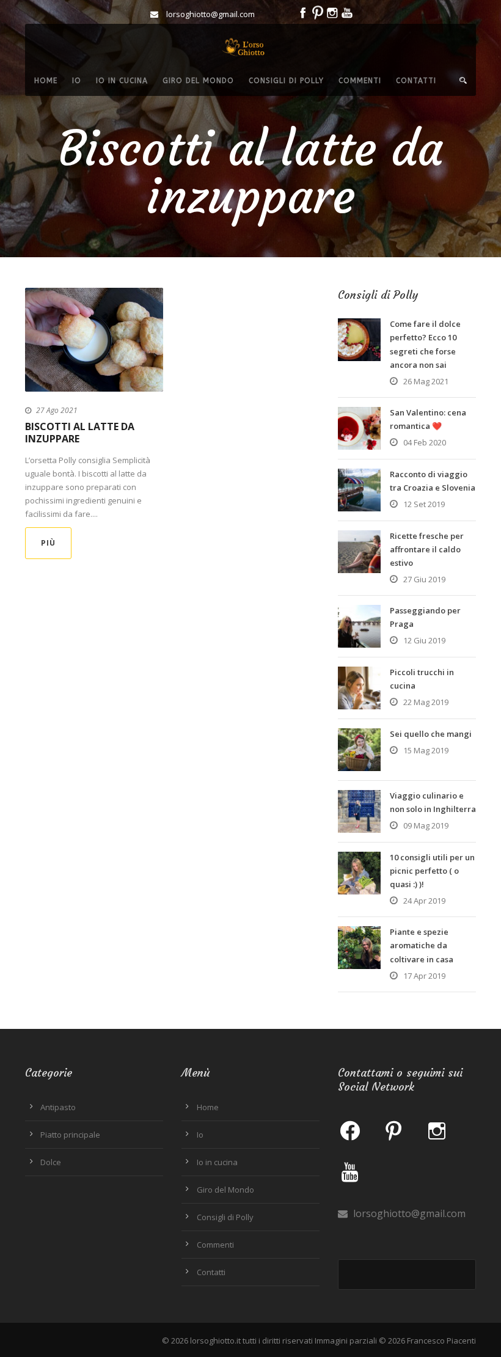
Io (76, 80)
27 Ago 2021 (57, 410)
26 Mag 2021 (425, 381)
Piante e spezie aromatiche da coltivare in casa (421, 945)
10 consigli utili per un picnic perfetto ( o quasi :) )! (432, 871)
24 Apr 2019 (424, 900)
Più (48, 543)
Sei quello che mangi (431, 733)
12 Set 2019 (424, 504)
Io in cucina (122, 80)
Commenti (359, 80)
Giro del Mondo (198, 80)
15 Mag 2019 (425, 750)
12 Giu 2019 (424, 640)
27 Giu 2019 (424, 579)
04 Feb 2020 (424, 442)
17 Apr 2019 (424, 975)
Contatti (416, 80)
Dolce (50, 1162)
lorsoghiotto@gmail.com (408, 1213)
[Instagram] (437, 1130)
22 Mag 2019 (425, 702)
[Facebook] (350, 1130)
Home (45, 80)
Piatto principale (70, 1134)
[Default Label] (393, 1130)
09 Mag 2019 (425, 825)
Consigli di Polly (286, 80)
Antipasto (58, 1107)
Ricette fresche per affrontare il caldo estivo (427, 549)
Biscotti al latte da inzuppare (79, 433)
